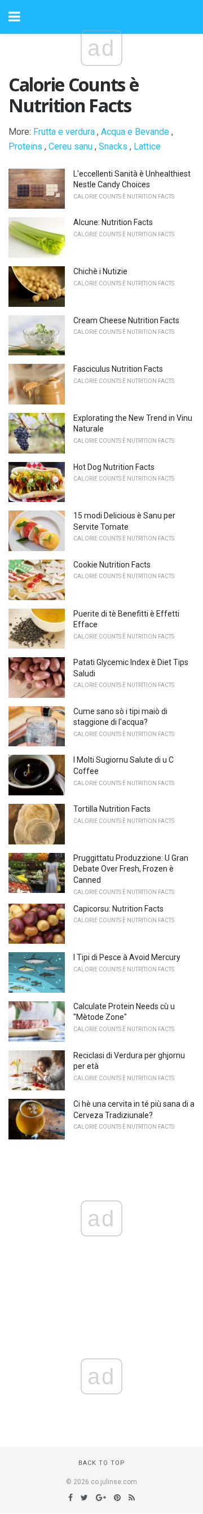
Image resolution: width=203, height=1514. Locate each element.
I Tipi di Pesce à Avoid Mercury (126, 957)
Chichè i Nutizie (100, 271)
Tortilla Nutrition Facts (112, 808)
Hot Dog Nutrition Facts (114, 467)
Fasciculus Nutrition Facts (118, 368)
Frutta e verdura (64, 131)
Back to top (101, 1463)
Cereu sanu (70, 146)
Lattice (147, 146)
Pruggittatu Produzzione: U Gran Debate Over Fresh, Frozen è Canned (130, 868)
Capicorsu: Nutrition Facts (118, 908)
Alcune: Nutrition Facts (113, 222)
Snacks (113, 146)
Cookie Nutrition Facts (112, 564)
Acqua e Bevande (135, 131)
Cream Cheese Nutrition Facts (126, 320)
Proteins (25, 146)
